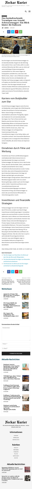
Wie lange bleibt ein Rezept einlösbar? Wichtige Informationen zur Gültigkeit (11, 305)
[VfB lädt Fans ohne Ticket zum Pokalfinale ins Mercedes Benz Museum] (25, 378)
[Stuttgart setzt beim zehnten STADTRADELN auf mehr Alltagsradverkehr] (25, 407)
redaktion (6, 28)
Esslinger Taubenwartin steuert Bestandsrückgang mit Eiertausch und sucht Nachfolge (12, 397)
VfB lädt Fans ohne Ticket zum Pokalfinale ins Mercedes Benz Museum (12, 377)
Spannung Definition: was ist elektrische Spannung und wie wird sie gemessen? (12, 469)
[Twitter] (12, 31)
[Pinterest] (16, 31)
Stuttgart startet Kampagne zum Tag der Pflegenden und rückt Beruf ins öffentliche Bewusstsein (11, 367)
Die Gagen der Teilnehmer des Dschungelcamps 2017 (11, 314)
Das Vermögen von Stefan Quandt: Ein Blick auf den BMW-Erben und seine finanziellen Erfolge (23, 282)
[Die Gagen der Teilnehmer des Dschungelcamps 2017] (25, 315)
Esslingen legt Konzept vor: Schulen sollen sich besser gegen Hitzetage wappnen (11, 387)
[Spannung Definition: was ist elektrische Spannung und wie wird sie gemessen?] (27, 469)
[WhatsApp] (20, 31)
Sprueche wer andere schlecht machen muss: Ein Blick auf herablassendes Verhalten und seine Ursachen (12, 478)
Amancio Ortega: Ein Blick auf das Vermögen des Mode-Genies (11, 295)
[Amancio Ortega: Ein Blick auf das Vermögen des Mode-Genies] (25, 296)
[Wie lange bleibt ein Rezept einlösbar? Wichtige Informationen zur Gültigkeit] (25, 305)
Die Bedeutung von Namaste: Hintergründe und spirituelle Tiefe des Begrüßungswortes (8, 282)
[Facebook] (8, 31)
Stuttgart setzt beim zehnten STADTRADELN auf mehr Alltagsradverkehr (11, 407)
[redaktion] (3, 28)
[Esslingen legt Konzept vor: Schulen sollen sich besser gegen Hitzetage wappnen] (25, 387)
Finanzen (4, 16)
